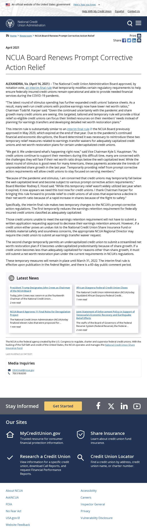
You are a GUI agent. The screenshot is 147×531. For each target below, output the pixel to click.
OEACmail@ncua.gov (23, 370)
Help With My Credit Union (96, 11)
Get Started (63, 406)
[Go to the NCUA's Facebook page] (98, 406)
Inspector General (93, 504)
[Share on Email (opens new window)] (139, 40)
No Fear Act (13, 511)
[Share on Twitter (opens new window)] (129, 40)
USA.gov (11, 518)
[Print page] (139, 36)
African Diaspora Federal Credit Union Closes (102, 287)
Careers (86, 497)
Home (13, 35)
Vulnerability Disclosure (97, 518)
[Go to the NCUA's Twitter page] (111, 406)
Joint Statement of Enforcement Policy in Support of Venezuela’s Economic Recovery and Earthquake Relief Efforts (105, 315)
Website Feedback (18, 525)
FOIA (9, 504)
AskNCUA (12, 497)
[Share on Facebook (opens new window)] (124, 40)
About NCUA (14, 491)
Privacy (85, 511)
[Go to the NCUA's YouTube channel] (137, 406)
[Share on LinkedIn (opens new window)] (134, 40)
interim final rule (78, 129)
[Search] (130, 23)
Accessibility (89, 491)
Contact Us (134, 11)
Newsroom (26, 35)
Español (119, 11)
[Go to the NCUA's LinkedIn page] (124, 406)
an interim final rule (38, 88)
